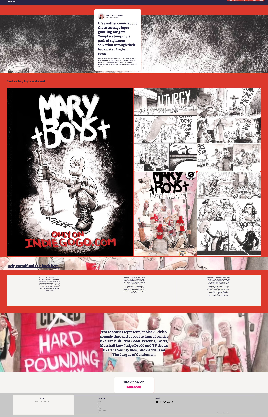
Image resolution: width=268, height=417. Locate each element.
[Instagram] (172, 402)
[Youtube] (157, 402)
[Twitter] (164, 402)
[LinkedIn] (168, 402)
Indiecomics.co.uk (11, 1)
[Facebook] (160, 402)
